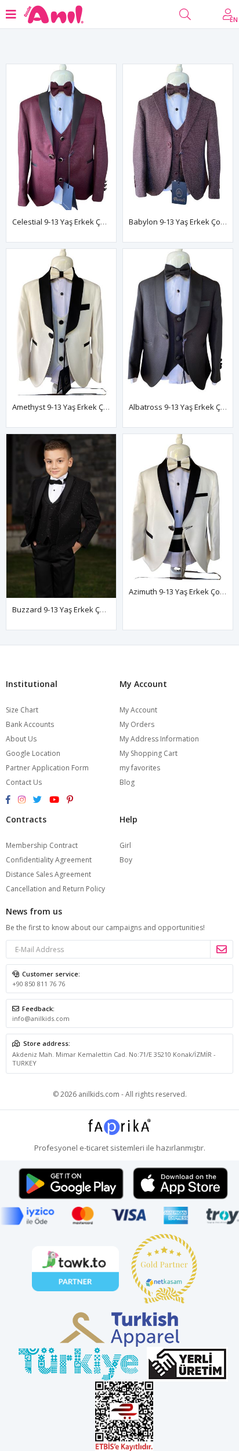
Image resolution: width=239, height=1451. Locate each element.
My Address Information (159, 739)
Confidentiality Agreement (49, 860)
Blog (127, 782)
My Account (138, 710)
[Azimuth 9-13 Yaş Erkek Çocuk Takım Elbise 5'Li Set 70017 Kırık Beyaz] (178, 507)
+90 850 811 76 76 (38, 983)
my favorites (139, 768)
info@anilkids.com (41, 1018)
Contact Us (24, 782)
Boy (125, 860)
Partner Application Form (47, 768)
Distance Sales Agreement (48, 874)
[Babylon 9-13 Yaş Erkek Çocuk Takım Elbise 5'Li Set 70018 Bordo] (178, 137)
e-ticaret (93, 1148)
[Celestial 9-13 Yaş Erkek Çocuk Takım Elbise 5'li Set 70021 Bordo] (61, 137)
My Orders (136, 724)
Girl (125, 845)
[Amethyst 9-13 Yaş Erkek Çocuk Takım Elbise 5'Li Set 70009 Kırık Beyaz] (61, 322)
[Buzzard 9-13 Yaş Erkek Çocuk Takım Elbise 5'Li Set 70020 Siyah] (61, 516)
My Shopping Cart (148, 753)
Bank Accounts (30, 724)
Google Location (33, 753)
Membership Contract (42, 845)
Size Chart (22, 710)
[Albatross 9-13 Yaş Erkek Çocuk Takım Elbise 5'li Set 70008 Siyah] (178, 322)
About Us (21, 739)
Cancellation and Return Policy (55, 889)
